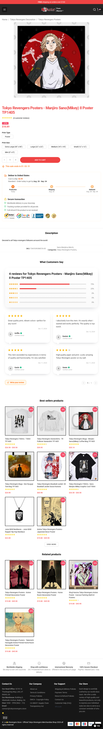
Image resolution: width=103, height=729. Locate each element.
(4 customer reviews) (21, 118)
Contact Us (59, 700)
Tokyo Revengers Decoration (22, 19)
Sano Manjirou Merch (65, 247)
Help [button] (98, 726)
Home (4, 19)
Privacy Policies (36, 696)
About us (33, 689)
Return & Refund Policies (64, 696)
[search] (94, 9)
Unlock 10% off (5, 718)
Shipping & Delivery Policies (65, 689)
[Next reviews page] (95, 383)
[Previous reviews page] (83, 383)
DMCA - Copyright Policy (39, 700)
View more (51, 544)
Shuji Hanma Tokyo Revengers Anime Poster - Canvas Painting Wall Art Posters (83, 595)
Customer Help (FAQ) (63, 703)
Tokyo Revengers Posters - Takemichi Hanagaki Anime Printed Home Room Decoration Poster (19, 642)
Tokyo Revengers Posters (49, 19)
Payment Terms (61, 692)
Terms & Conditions (37, 692)
